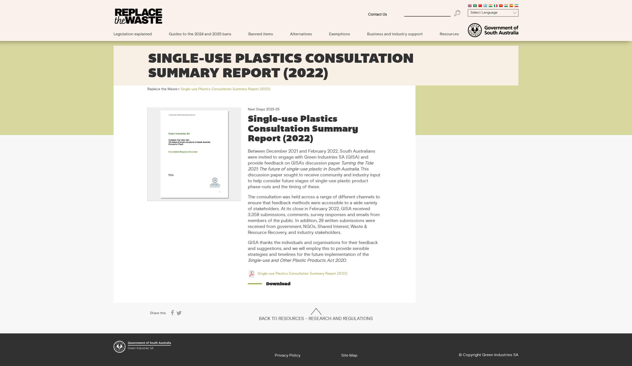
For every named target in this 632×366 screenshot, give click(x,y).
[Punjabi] (506, 6)
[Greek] (485, 6)
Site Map (349, 355)
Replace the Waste (162, 89)
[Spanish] (511, 6)
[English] (470, 6)
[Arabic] (475, 6)
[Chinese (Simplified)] (480, 6)
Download (278, 283)
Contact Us (377, 14)
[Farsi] (516, 6)
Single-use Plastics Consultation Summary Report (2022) (303, 273)
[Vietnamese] (501, 6)
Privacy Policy (287, 355)
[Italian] (496, 6)
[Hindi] (491, 6)
